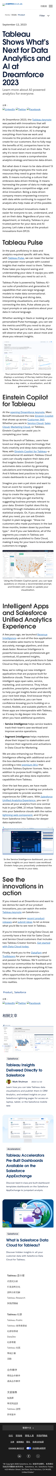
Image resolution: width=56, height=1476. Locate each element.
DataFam (36, 952)
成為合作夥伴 (13, 1381)
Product (21, 15)
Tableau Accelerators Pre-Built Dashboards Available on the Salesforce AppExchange (25, 1165)
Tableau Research (16, 1297)
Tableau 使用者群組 (17, 1325)
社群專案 (11, 1342)
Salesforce (20, 992)
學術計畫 (11, 1353)
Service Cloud (35, 423)
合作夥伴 (12, 1369)
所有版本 (11, 1414)
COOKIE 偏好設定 (16, 1448)
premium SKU (30, 764)
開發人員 (29, 1435)
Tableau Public (15, 1320)
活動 (9, 1358)
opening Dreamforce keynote (27, 412)
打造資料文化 (13, 1286)
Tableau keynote (41, 119)
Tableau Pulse (16, 258)
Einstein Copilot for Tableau (30, 451)
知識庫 (10, 1398)
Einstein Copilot (44, 415)
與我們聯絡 (12, 1303)
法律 (12, 1441)
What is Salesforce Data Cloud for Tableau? (27, 1243)
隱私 (28, 1441)
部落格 (14, 15)
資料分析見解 (13, 1292)
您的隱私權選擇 (39, 1448)
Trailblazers (8, 956)
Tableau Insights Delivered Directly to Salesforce (24, 1070)
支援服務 (12, 1392)
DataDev (11, 1336)
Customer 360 (35, 419)
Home (7, 15)
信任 (11, 1435)
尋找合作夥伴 (13, 1375)
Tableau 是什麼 (16, 1275)
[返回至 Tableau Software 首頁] (13, 3)
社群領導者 (12, 1331)
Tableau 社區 (13, 1347)
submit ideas (25, 922)
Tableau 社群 (14, 1314)
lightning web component (17, 815)
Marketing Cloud (20, 427)
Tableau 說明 (13, 1409)
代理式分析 (12, 1281)
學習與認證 (12, 1403)
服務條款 (20, 1441)
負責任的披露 (38, 1441)
